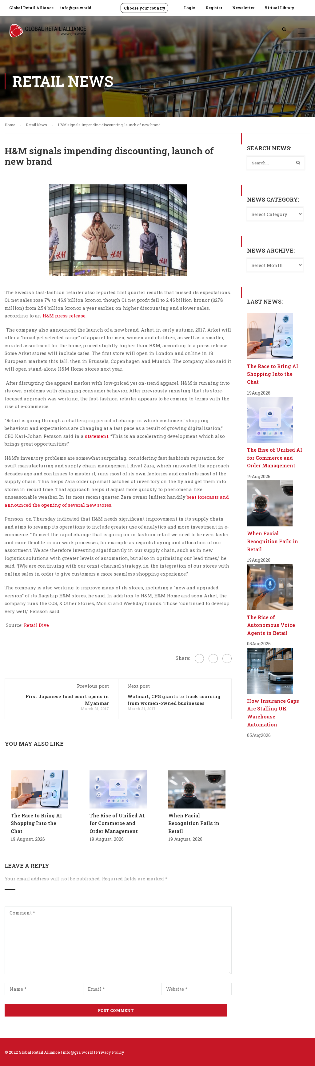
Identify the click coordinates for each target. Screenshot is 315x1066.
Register (214, 7)
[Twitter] (213, 658)
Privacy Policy (110, 1052)
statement (96, 436)
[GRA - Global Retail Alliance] (47, 34)
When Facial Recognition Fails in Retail (193, 823)
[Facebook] (199, 658)
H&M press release (64, 316)
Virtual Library (279, 7)
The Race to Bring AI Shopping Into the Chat (36, 823)
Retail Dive (36, 625)
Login (190, 7)
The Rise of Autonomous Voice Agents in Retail (271, 625)
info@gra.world (75, 7)
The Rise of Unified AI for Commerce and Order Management (117, 823)
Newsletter (243, 7)
